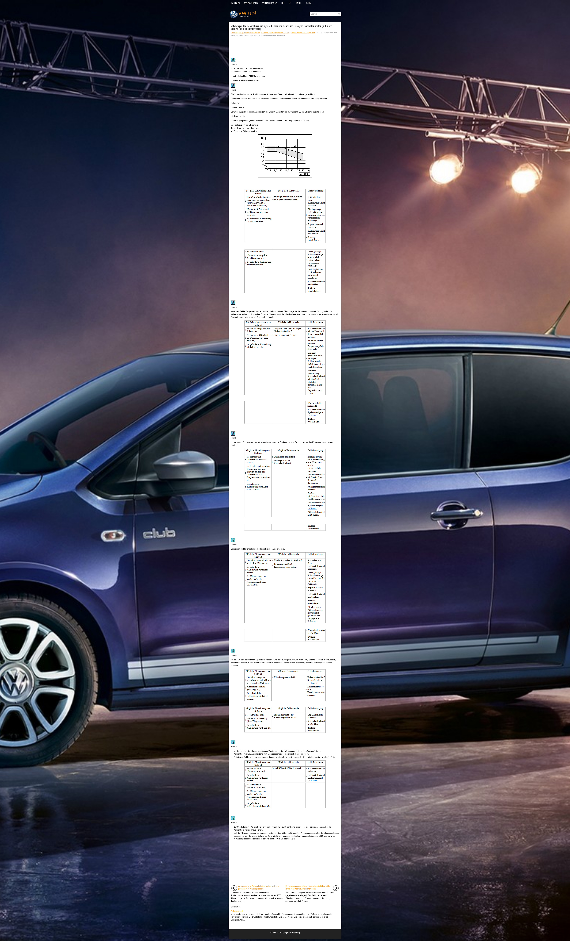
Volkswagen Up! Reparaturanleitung (245, 33)
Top (290, 3)
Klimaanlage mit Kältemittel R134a (275, 33)
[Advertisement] (285, 47)
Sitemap (298, 3)
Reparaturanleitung (269, 3)
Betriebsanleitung (251, 3)
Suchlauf (309, 3)
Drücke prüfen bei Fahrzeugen (303, 33)
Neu (282, 3)
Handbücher (235, 3)
